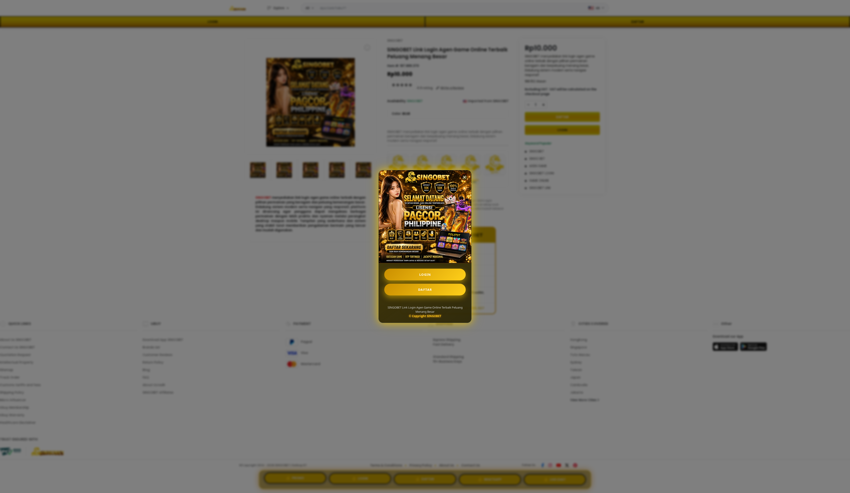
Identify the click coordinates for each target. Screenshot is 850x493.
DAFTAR (425, 289)
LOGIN (425, 274)
